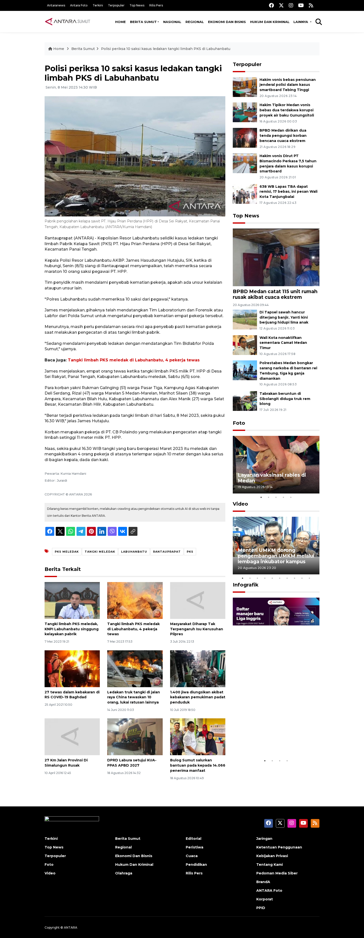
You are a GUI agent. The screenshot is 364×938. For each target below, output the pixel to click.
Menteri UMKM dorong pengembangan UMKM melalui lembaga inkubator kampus (276, 555)
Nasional (172, 22)
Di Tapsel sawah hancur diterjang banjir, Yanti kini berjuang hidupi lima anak (284, 317)
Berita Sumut (143, 22)
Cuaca (192, 856)
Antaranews (56, 5)
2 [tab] (268, 497)
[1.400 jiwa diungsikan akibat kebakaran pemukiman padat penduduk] (197, 668)
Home (120, 22)
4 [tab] (283, 497)
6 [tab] (279, 578)
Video (240, 504)
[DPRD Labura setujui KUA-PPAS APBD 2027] (134, 736)
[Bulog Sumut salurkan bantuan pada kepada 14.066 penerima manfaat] (197, 736)
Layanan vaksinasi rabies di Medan (272, 478)
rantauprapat (167, 551)
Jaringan (264, 838)
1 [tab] (261, 497)
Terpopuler (116, 5)
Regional (194, 22)
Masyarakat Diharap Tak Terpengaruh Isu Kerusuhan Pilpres (196, 629)
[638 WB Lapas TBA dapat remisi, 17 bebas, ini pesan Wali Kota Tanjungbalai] (245, 193)
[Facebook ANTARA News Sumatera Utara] (271, 5)
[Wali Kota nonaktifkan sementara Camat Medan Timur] (245, 344)
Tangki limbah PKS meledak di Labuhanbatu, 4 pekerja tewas (134, 360)
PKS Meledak (67, 551)
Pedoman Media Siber (277, 873)
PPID (260, 908)
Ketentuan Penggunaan (279, 847)
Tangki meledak (100, 551)
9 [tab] (302, 578)
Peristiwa (194, 847)
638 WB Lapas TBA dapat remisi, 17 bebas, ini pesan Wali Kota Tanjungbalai (288, 191)
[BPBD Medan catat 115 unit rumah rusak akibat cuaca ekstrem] (276, 257)
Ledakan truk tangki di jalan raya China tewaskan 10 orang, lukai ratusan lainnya (133, 697)
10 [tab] (309, 578)
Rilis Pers (156, 5)
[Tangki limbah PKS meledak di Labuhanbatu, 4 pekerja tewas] (134, 600)
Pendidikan (196, 864)
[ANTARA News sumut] (69, 21)
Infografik (246, 585)
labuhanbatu (134, 551)
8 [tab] (294, 578)
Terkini (98, 5)
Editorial (193, 838)
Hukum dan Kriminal (269, 22)
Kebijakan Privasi (272, 856)
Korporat (264, 899)
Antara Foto (79, 5)
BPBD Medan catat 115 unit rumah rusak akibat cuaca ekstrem (275, 294)
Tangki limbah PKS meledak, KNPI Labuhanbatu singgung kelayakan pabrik (72, 629)
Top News (137, 5)
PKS (190, 551)
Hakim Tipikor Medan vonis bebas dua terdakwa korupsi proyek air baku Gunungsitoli (287, 110)
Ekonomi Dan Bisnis (227, 22)
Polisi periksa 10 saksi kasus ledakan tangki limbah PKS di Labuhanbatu (165, 49)
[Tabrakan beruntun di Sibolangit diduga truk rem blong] (245, 400)
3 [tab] (276, 497)
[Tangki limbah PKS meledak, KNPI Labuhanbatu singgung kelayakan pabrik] (72, 600)
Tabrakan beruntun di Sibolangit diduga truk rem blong (285, 398)
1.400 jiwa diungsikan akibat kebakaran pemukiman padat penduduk (197, 697)
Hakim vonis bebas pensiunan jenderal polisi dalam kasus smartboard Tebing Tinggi (288, 84)
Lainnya (301, 22)
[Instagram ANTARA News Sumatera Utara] (291, 5)
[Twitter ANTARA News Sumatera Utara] (281, 5)
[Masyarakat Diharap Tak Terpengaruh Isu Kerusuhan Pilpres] (197, 600)
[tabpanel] (276, 464)
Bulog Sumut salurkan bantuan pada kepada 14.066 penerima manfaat (197, 765)
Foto (239, 423)
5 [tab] (290, 497)
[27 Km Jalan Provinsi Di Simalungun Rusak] (72, 736)
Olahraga (123, 873)
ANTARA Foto (269, 890)
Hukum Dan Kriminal (134, 864)
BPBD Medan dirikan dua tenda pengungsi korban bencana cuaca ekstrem (283, 135)
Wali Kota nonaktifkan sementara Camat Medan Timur (283, 342)
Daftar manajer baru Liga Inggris (269, 741)
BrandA (263, 882)
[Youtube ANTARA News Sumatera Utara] (301, 5)
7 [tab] (287, 578)
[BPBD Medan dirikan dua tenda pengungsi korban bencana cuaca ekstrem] (245, 137)
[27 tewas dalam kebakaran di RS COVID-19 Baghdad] (72, 668)
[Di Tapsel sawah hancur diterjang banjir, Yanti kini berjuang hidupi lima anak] (245, 319)
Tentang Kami (269, 864)
